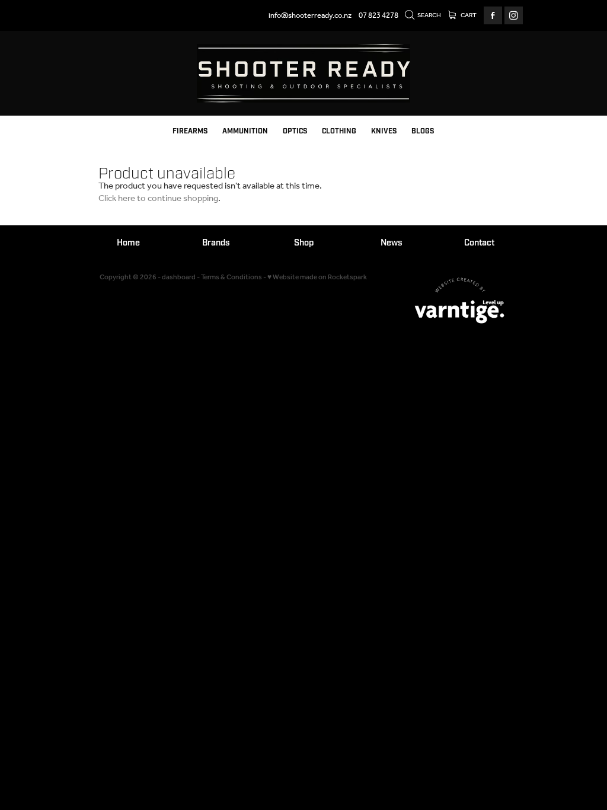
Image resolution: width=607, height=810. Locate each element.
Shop (304, 242)
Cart (468, 15)
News (391, 242)
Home (128, 242)
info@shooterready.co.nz (310, 15)
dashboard (179, 277)
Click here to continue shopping (158, 198)
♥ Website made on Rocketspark (317, 277)
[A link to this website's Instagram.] (513, 16)
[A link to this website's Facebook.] (493, 16)
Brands (216, 242)
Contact (479, 242)
